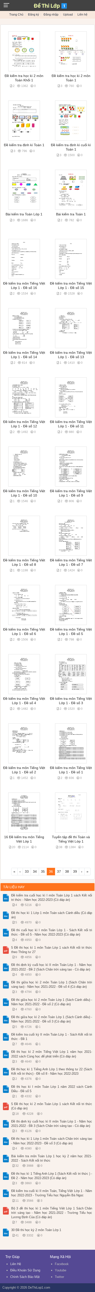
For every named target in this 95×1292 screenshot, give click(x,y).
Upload (68, 14)
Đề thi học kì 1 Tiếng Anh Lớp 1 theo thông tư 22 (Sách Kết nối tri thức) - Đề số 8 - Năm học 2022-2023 (51, 1071)
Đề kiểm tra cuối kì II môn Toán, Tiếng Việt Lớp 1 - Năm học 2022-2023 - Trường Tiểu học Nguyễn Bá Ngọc (51, 1193)
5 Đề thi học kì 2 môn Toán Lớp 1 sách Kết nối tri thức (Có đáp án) (51, 1106)
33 (27, 871)
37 (59, 871)
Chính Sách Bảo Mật (25, 1277)
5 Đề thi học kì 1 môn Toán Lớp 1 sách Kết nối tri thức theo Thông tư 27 (51, 950)
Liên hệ (82, 14)
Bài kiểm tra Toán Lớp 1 (24, 214)
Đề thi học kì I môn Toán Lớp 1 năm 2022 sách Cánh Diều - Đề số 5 (51, 1089)
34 (35, 871)
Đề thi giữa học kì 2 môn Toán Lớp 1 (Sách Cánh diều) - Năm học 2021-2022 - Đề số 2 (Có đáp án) (51, 1002)
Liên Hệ (15, 1264)
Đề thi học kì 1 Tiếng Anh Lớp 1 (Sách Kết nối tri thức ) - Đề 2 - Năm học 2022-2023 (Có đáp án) (51, 1176)
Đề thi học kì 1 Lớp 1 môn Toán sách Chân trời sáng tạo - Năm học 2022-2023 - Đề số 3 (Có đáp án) (51, 1141)
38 (67, 871)
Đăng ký (33, 14)
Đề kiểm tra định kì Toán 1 (24, 145)
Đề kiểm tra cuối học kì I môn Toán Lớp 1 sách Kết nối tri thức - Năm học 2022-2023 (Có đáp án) (51, 898)
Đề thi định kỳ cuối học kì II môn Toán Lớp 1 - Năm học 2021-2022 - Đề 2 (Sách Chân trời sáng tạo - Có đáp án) (51, 967)
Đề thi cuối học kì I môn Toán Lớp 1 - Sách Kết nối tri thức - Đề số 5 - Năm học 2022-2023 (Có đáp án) (51, 932)
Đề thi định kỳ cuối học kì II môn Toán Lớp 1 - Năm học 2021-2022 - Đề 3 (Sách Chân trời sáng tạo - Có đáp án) (51, 1124)
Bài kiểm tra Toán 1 (71, 214)
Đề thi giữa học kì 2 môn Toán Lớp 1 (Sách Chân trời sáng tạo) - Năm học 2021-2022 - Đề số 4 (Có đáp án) (51, 984)
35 (43, 871)
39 (75, 871)
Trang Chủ (16, 14)
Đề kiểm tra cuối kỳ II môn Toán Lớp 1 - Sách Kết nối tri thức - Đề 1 (51, 1037)
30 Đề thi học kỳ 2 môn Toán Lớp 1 (36, 1230)
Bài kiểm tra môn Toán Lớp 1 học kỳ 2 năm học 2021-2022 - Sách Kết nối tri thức (51, 1158)
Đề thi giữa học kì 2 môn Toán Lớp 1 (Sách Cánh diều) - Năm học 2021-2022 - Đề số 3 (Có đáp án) (51, 1019)
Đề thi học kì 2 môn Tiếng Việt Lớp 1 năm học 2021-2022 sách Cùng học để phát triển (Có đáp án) (51, 1054)
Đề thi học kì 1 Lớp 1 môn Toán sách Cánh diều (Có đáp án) (51, 915)
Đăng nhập (51, 14)
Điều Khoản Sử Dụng (25, 1270)
